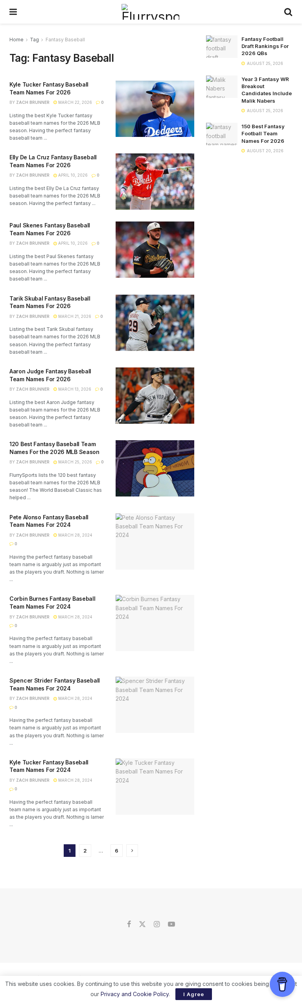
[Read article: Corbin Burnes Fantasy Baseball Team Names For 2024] (155, 623)
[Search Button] (288, 11)
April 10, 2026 (72, 175)
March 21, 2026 (74, 316)
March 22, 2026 (74, 102)
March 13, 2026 (74, 389)
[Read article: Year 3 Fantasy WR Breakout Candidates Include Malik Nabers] (222, 87)
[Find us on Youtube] (171, 924)
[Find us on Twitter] (142, 924)
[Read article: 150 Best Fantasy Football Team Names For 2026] (222, 134)
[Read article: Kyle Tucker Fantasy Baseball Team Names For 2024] (155, 787)
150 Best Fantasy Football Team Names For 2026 (263, 133)
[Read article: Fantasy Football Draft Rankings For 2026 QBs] (222, 46)
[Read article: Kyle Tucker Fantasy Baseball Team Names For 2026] (155, 109)
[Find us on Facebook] (129, 924)
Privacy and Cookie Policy (135, 994)
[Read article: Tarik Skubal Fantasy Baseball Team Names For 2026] (155, 323)
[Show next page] (132, 850)
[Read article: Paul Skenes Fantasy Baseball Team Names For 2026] (155, 249)
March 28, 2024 (74, 535)
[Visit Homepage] (150, 12)
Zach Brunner (33, 102)
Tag (34, 39)
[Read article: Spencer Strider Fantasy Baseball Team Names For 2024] (155, 705)
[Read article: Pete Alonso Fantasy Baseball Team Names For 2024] (155, 541)
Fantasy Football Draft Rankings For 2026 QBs (265, 46)
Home (16, 39)
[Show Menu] (13, 12)
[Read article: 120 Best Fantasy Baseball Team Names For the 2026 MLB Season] (155, 468)
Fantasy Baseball (65, 39)
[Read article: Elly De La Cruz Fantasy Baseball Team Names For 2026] (155, 181)
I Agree (193, 994)
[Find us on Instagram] (157, 924)
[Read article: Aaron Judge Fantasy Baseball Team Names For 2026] (155, 395)
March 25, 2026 (74, 462)
